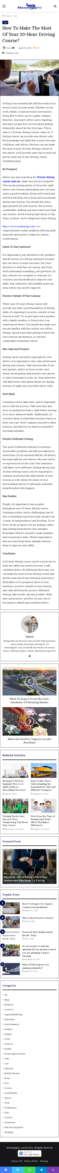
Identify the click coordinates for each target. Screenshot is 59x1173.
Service (8, 1088)
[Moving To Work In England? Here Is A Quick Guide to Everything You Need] (15, 770)
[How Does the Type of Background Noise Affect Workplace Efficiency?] (44, 806)
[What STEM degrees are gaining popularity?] (11, 969)
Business (9, 1004)
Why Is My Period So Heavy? (37, 918)
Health (7, 1049)
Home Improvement (14, 1053)
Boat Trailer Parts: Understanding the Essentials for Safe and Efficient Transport (43, 785)
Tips (15, 16)
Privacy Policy (31, 1161)
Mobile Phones (12, 1073)
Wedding (8, 1132)
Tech (6, 1102)
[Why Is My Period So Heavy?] (11, 922)
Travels (8, 1117)
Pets (6, 1083)
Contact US (16, 1161)
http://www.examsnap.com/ (19, 226)
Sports (7, 1098)
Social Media (10, 1093)
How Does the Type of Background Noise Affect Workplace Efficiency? (43, 821)
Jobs (6, 1058)
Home (7, 16)
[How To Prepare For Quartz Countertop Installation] (11, 908)
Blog (6, 999)
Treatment (9, 1122)
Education (9, 1019)
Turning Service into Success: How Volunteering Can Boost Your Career (15, 821)
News (7, 1078)
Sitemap (44, 1161)
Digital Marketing (13, 1014)
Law (6, 1063)
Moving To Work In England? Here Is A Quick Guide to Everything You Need (14, 785)
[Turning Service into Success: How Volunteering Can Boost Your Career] (15, 806)
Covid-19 (9, 1009)
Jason (9, 48)
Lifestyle (8, 1068)
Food (7, 1039)
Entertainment (11, 1024)
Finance (8, 1034)
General (8, 1044)
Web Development (13, 1127)
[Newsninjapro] (29, 6)
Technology (10, 1107)
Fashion (8, 1029)
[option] (29, 866)
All (5, 995)
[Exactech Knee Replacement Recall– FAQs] (11, 936)
